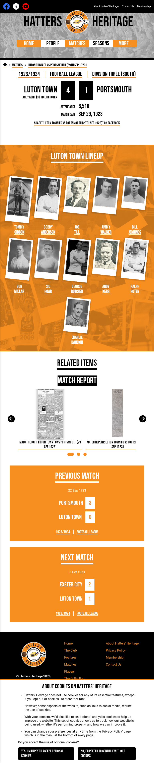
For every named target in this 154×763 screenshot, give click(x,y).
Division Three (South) (114, 74)
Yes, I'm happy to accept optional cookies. (42, 753)
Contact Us (128, 6)
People (53, 43)
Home (29, 43)
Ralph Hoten (49, 97)
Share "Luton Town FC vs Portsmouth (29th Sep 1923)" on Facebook (77, 123)
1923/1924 (29, 74)
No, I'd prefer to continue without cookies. (103, 753)
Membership (144, 6)
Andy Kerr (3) (31, 97)
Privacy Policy (116, 650)
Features (70, 657)
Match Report (77, 380)
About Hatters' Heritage (106, 6)
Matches (77, 43)
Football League (66, 74)
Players (69, 671)
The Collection (74, 678)
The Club (70, 650)
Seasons (101, 43)
